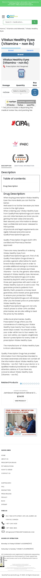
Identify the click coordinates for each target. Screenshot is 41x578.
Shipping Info (6, 483)
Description (6, 166)
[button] (2, 561)
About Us (4, 459)
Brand (10, 50)
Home (2, 29)
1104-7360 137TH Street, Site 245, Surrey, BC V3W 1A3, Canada (21, 518)
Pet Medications (7, 466)
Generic (30, 50)
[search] (35, 22)
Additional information (24, 166)
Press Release (6, 494)
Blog (3, 501)
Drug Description (10, 186)
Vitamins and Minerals (15, 29)
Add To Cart (34, 92)
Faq (2, 487)
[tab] (6, 166)
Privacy (4, 497)
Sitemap (4, 504)
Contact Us (5, 473)
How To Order (6, 470)
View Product (20, 401)
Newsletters (6, 490)
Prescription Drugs (8, 462)
